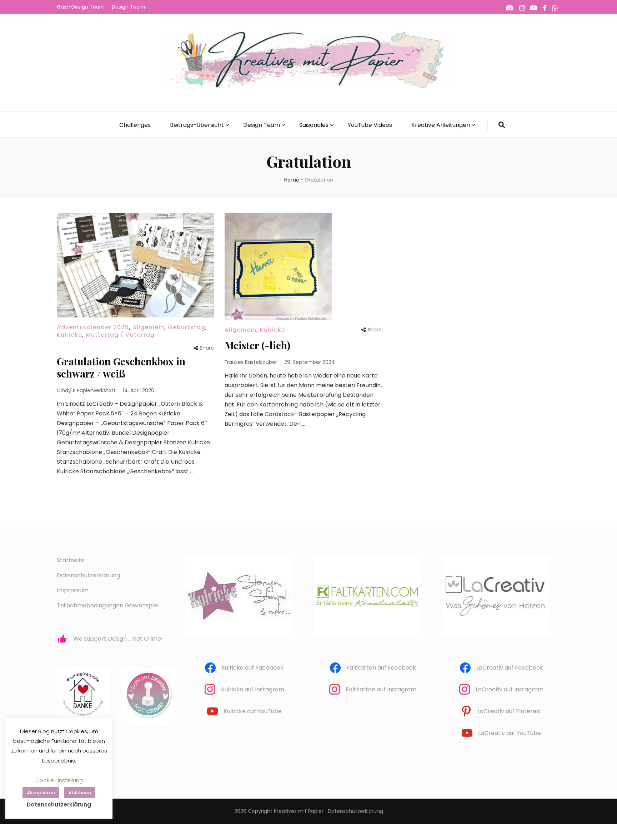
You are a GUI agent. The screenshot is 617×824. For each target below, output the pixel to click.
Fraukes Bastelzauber (251, 362)
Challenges (135, 125)
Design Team (128, 6)
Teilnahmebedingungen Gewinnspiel (108, 605)
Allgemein (148, 327)
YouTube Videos (370, 125)
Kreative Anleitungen (440, 125)
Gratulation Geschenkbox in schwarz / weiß (121, 367)
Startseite (71, 560)
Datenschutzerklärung (88, 575)
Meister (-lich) (257, 345)
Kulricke (69, 335)
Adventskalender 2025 (93, 327)
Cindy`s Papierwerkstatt (86, 390)
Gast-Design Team (81, 6)
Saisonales (313, 125)
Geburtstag (186, 327)
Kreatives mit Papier (298, 811)
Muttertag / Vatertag (120, 335)
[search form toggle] (501, 125)
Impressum (73, 590)
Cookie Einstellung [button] (59, 780)
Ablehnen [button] (80, 792)
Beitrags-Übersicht (197, 125)
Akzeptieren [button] (41, 792)
